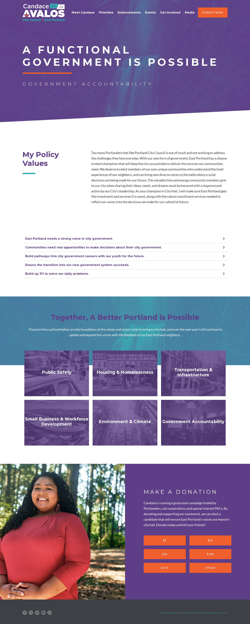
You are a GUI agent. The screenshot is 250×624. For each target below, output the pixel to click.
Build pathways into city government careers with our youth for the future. (84, 256)
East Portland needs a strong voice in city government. (69, 238)
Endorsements (129, 12)
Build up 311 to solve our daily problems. (57, 273)
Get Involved (170, 12)
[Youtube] (43, 612)
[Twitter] (37, 612)
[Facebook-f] (25, 612)
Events (150, 12)
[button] (125, 238)
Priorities (106, 12)
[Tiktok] (49, 612)
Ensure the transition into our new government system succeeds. (77, 265)
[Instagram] (31, 612)
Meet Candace (83, 12)
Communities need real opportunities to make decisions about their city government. (93, 247)
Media (190, 12)
